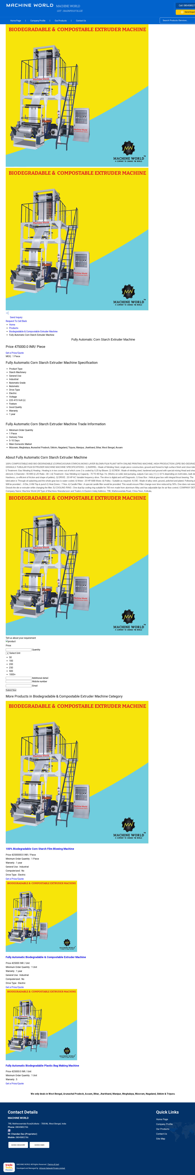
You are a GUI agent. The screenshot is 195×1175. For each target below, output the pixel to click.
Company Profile (37, 21)
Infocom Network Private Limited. (52, 1168)
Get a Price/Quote (15, 353)
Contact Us (81, 21)
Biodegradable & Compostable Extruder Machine (33, 331)
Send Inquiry (15, 317)
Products (13, 328)
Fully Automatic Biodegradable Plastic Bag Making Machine (42, 1065)
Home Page (15, 21)
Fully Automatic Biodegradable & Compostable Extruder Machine (46, 957)
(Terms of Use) (53, 1164)
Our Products (61, 21)
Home (12, 324)
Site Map (160, 1138)
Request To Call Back (16, 321)
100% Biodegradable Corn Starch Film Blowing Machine (40, 848)
